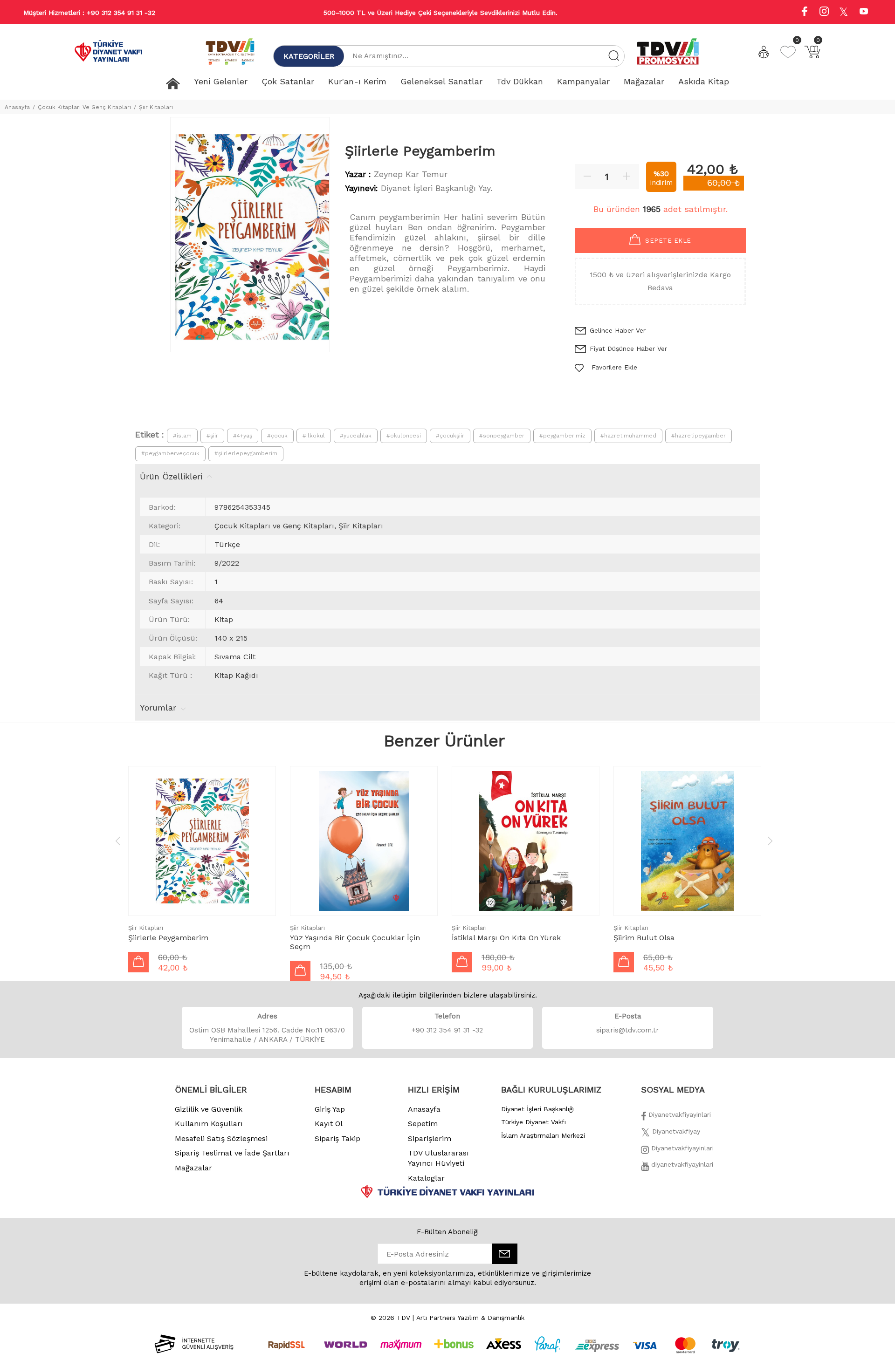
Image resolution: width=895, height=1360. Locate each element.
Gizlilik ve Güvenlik (208, 1109)
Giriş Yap (330, 1109)
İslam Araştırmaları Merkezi (543, 1135)
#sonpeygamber (501, 435)
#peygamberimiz (562, 435)
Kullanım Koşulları (209, 1123)
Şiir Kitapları (156, 107)
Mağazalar (193, 1167)
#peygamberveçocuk (170, 453)
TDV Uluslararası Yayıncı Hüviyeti (438, 1158)
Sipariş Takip (337, 1138)
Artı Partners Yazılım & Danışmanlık (470, 1317)
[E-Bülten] (504, 1254)
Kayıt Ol (329, 1123)
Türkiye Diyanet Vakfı (533, 1122)
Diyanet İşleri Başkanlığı (537, 1109)
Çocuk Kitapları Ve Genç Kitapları (84, 107)
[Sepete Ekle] (138, 962)
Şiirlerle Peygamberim (168, 937)
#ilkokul (314, 435)
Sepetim (423, 1123)
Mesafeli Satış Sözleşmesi (221, 1138)
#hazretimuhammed (628, 435)
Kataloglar (426, 1178)
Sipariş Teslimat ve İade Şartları (232, 1152)
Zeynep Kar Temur (411, 174)
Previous (118, 840)
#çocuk (277, 435)
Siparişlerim (429, 1138)
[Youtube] (864, 12)
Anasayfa (17, 107)
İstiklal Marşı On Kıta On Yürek (506, 937)
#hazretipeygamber (698, 435)
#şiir (212, 435)
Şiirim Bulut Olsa (644, 937)
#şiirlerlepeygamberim (245, 453)
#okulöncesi (403, 435)
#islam (182, 435)
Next (770, 840)
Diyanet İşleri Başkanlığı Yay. (436, 188)
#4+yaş (242, 435)
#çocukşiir (450, 435)
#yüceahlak (356, 435)
